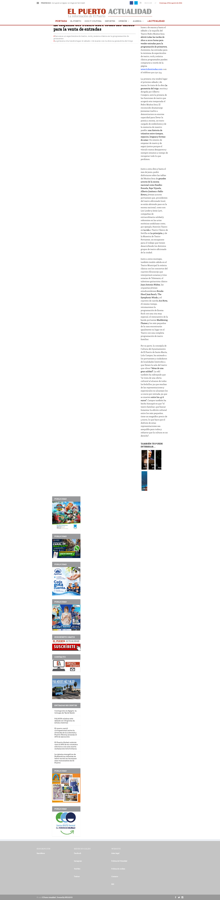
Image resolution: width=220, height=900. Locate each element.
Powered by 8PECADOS (65, 897)
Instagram (78, 861)
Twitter (77, 876)
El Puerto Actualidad (49, 897)
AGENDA (137, 21)
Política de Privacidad (119, 861)
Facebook (77, 853)
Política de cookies (118, 869)
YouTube (77, 869)
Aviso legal (115, 853)
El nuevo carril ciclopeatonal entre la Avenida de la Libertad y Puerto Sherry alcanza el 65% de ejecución (65, 733)
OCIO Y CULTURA (93, 21)
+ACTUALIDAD (156, 21)
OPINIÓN (122, 21)
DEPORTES (110, 21)
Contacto (114, 876)
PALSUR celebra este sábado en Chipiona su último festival (64, 721)
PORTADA (61, 21)
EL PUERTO (75, 21)
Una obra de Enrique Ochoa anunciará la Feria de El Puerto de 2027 (76, 3)
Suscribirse (41, 853)
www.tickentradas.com (151, 69)
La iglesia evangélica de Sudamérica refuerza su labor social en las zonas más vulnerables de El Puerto (65, 758)
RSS (112, 884)
